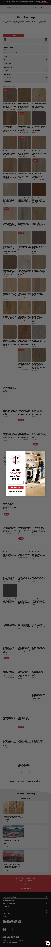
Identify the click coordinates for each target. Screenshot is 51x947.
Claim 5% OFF (15, 487)
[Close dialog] (44, 453)
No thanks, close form (15, 491)
